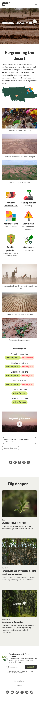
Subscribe (31, 667)
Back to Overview (10, 448)
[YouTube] (12, 692)
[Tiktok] (17, 692)
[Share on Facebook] (10, 462)
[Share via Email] (24, 462)
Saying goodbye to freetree (14, 522)
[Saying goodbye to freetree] (19, 503)
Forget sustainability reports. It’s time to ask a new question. (19, 572)
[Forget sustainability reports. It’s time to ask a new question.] (19, 551)
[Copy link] (28, 462)
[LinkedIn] (26, 692)
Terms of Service (18, 673)
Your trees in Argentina (12, 621)
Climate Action (6, 568)
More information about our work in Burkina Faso (16, 440)
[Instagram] (7, 692)
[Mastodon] (31, 692)
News (3, 520)
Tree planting (6, 619)
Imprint (19, 685)
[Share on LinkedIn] (15, 462)
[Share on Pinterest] (19, 462)
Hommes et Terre (11, 206)
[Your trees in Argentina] (19, 603)
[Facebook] (22, 692)
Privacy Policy (20, 681)
